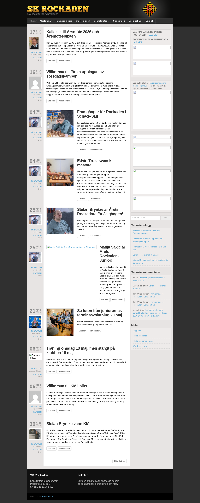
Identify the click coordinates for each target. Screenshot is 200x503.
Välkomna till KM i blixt (66, 386)
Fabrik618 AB (48, 496)
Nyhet (40, 60)
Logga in (137, 330)
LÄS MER (153, 35)
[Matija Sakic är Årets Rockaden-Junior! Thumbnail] (71, 247)
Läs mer (51, 61)
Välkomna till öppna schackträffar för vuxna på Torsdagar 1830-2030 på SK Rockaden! (150, 313)
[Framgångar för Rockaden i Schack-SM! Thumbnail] (60, 137)
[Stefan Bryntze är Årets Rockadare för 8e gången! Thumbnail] (60, 234)
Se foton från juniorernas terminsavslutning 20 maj (99, 312)
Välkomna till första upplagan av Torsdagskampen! (75, 74)
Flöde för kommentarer (143, 341)
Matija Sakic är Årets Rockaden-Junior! (112, 254)
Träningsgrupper (63, 21)
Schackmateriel (101, 21)
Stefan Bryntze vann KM (67, 423)
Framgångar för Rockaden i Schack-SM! (101, 114)
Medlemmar (45, 21)
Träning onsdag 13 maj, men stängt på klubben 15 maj (80, 350)
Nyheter (32, 21)
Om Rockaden (83, 21)
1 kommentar (95, 198)
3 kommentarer (96, 150)
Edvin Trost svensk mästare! (146, 255)
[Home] (58, 13)
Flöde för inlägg (140, 336)
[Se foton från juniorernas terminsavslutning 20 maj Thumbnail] (60, 335)
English (150, 21)
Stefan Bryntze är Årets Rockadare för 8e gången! (100, 211)
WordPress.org (140, 346)
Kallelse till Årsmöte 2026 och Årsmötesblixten (72, 34)
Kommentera (64, 61)
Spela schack (135, 21)
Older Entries (119, 461)
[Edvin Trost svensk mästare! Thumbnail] (60, 185)
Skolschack (119, 21)
